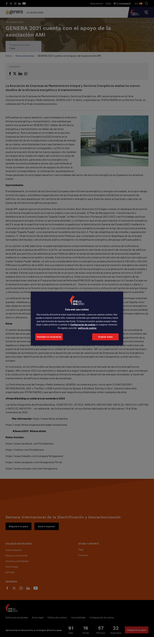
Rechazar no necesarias (49, 336)
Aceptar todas (105, 336)
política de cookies (87, 328)
